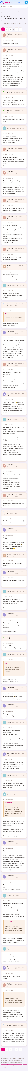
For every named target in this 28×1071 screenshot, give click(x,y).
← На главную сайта (18, 2)
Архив (2, 11)
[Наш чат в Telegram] (26, 2)
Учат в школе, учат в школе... (19, 11)
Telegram (3, 1067)
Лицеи (2, 13)
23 (16, 29)
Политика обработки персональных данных (11, 1064)
